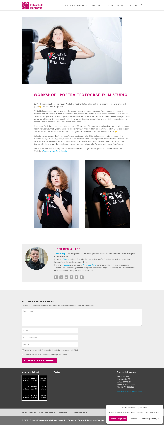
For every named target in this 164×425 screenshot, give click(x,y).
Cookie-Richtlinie (79, 413)
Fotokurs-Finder (29, 413)
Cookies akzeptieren (118, 419)
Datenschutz (63, 413)
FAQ (130, 5)
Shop (92, 5)
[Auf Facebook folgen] (76, 277)
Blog (100, 5)
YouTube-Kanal (89, 265)
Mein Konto (50, 413)
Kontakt (120, 5)
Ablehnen (133, 419)
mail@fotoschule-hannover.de (129, 391)
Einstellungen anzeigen (150, 419)
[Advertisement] (67, 389)
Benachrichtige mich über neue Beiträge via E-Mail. (45, 354)
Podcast (110, 5)
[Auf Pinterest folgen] (82, 277)
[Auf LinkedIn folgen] (56, 277)
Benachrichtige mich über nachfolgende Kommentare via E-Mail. (51, 350)
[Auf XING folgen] (61, 277)
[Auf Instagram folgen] (71, 277)
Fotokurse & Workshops (74, 5)
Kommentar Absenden (39, 360)
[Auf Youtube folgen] (66, 277)
